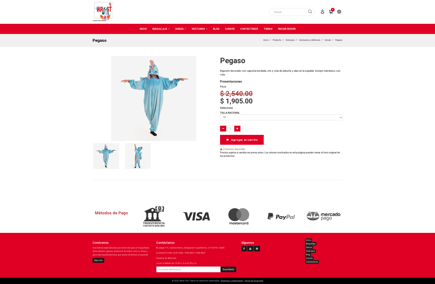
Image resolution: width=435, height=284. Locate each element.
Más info (98, 260)
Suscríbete (228, 269)
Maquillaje (311, 244)
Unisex (328, 40)
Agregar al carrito (244, 139)
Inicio (265, 40)
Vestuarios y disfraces (309, 40)
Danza (309, 247)
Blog (308, 254)
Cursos (309, 258)
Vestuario (290, 40)
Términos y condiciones (231, 281)
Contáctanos (312, 262)
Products (277, 40)
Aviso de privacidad (254, 281)
